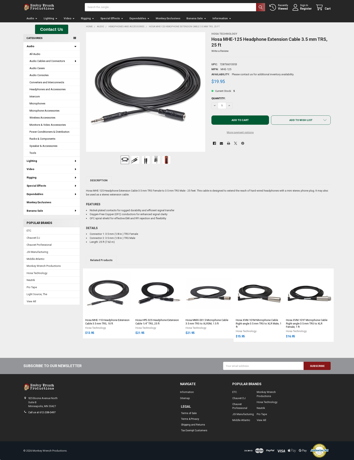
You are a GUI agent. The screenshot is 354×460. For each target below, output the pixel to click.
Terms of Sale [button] (189, 413)
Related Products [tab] (101, 260)
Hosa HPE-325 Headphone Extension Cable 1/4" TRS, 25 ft (157, 321)
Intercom (35, 96)
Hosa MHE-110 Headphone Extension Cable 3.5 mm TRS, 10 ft (107, 321)
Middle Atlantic (35, 258)
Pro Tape (32, 287)
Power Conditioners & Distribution (49, 131)
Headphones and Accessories (48, 89)
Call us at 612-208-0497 (42, 412)
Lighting (49, 18)
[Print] (228, 143)
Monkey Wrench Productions (44, 265)
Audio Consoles (39, 75)
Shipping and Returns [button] (193, 424)
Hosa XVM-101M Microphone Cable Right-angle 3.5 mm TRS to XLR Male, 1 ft (258, 323)
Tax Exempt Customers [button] (194, 430)
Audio (30, 18)
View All (31, 301)
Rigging (86, 18)
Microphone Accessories (44, 110)
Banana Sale (194, 18)
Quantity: (218, 98)
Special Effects (110, 18)
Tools (33, 152)
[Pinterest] (243, 143)
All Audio (35, 54)
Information (220, 18)
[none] (145, 92)
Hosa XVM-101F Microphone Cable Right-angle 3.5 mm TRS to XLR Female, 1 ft (306, 323)
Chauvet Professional (39, 244)
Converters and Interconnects (47, 82)
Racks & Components (42, 138)
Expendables (137, 18)
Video (67, 18)
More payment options (240, 132)
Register (306, 8)
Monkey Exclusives (168, 18)
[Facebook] (214, 143)
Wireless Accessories (42, 117)
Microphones (37, 103)
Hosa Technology (37, 273)
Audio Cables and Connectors (47, 61)
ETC (29, 230)
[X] (235, 143)
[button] (51, 29)
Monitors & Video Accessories (48, 124)
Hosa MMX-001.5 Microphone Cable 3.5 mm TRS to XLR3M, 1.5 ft (207, 321)
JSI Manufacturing (37, 251)
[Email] (221, 143)
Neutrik (31, 280)
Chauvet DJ (33, 237)
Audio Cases (37, 68)
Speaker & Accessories (43, 145)
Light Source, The (37, 294)
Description (99, 180)
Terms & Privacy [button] (190, 419)
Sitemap (185, 398)
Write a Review (220, 51)
